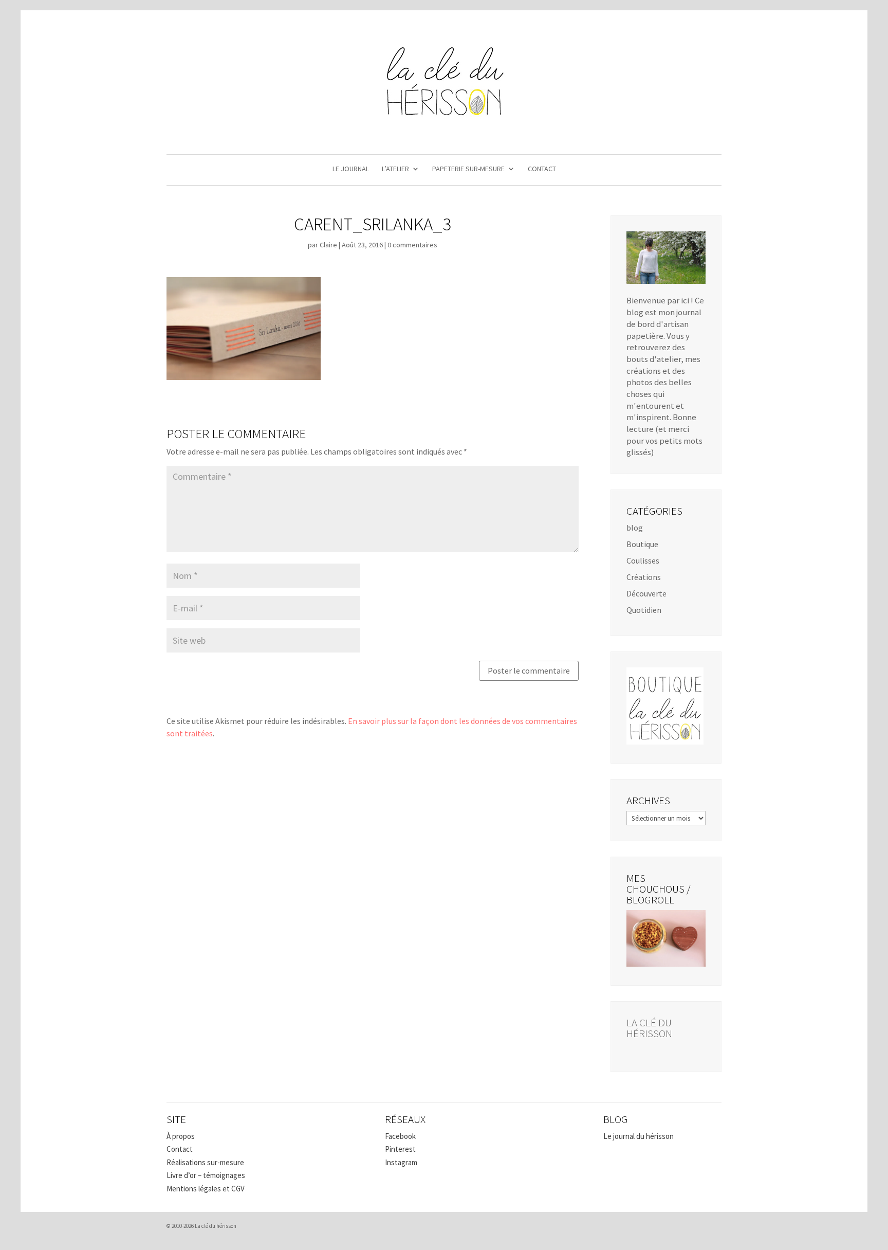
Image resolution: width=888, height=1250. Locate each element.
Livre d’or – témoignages (205, 1175)
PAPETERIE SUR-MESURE (468, 169)
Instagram (401, 1162)
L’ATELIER (395, 169)
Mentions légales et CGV (205, 1188)
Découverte (646, 593)
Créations (643, 577)
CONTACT (542, 169)
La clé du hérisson (649, 1028)
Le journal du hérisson (638, 1136)
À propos (180, 1136)
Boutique (642, 544)
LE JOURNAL (350, 169)
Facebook (400, 1136)
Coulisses (642, 560)
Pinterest (400, 1149)
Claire (328, 244)
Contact (179, 1149)
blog (634, 527)
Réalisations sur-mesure (205, 1162)
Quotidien (643, 610)
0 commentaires (412, 244)
